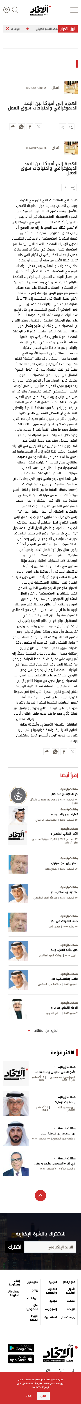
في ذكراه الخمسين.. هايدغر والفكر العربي (54, 1163)
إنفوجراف (51, 1309)
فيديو (53, 1301)
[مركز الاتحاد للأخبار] (40, 10)
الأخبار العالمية (70, 1291)
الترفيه (53, 1282)
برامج (35, 1290)
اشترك (14, 1247)
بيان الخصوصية (32, 1307)
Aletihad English (14, 1293)
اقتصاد (71, 1301)
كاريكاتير (32, 1282)
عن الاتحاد (32, 1298)
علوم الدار (69, 1282)
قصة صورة (51, 1317)
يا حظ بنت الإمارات (65, 1102)
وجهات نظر (68, 1317)
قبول (43, 1395)
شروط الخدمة (34, 1318)
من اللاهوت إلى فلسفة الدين (58, 1133)
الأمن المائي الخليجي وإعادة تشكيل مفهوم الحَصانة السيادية (54, 1072)
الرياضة (71, 1309)
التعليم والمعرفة (51, 1291)
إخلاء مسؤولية (14, 1282)
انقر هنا (38, 1383)
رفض (29, 1395)
